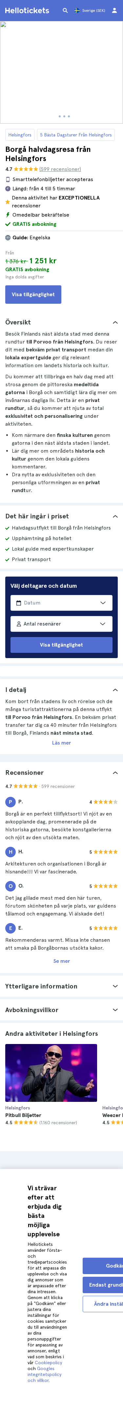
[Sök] (65, 10)
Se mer (61, 961)
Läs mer (61, 743)
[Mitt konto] (114, 10)
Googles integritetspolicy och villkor (44, 1374)
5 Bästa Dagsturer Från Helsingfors (76, 134)
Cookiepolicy (48, 1362)
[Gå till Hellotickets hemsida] (28, 10)
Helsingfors (19, 134)
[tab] (61, 322)
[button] (61, 322)
